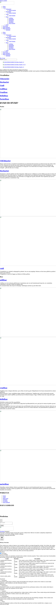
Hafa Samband (6, 27)
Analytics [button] (2, 589)
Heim (4, 6)
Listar (7, 24)
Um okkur (5, 501)
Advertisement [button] (3, 595)
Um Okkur (5, 26)
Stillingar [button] (2, 535)
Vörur (4, 7)
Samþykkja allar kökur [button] (10, 535)
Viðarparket (8, 9)
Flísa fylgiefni (12, 23)
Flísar (7, 16)
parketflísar (4, 484)
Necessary (4, 553)
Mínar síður (5, 498)
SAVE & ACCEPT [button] (4, 604)
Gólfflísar (11, 18)
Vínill (7, 14)
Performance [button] (3, 584)
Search (1, 59)
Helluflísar (11, 20)
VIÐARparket (5, 161)
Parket (4, 496)
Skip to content (3, 0)
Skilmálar (8, 29)
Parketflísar (11, 19)
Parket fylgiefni (12, 10)
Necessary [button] (2, 552)
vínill (2, 268)
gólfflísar (3, 280)
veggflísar (3, 388)
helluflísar (4, 399)
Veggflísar (11, 22)
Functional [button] (2, 579)
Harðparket (8, 11)
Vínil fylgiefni (12, 15)
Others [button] (1, 600)
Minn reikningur (6, 28)
